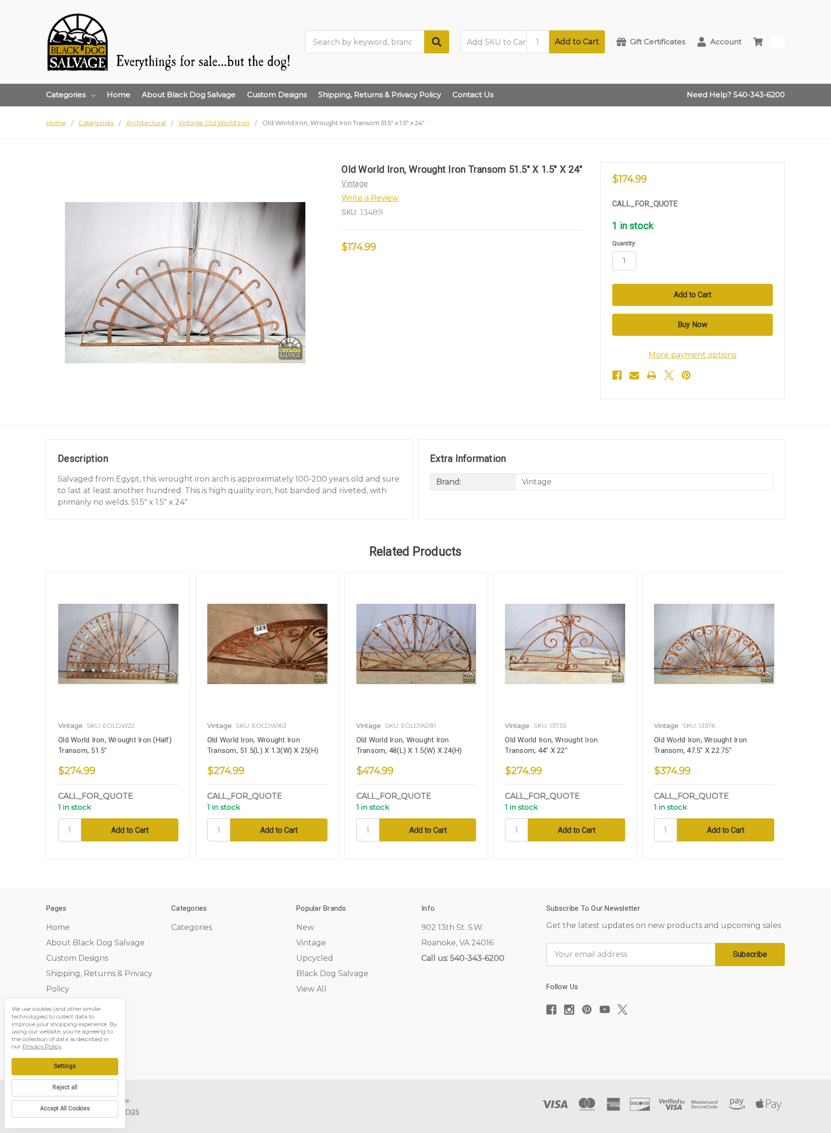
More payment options (692, 354)
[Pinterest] (686, 375)
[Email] (634, 375)
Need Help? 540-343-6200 (736, 94)
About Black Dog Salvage (189, 94)
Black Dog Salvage (332, 973)
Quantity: (624, 243)
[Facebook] (617, 375)
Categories (66, 94)
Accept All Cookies (65, 1108)
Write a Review (370, 198)
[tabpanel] (118, 716)
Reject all (64, 1087)
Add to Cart (577, 41)
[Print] (651, 375)
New (305, 927)
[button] (666, 1039)
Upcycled (314, 958)
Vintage (311, 942)
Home (118, 94)
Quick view (118, 644)
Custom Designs (277, 94)
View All (311, 988)
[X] (669, 375)
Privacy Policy (42, 1046)
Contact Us (473, 94)
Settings (65, 1066)
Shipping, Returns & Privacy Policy (379, 94)
